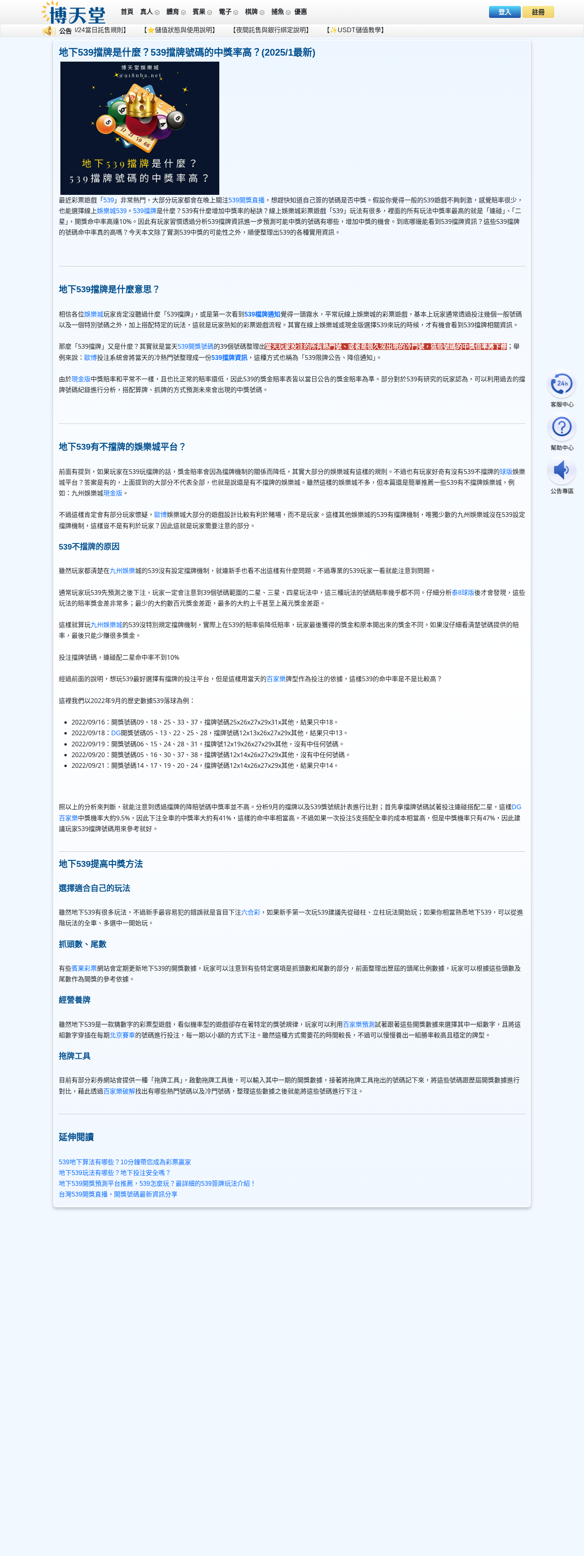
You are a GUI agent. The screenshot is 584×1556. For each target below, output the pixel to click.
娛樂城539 (112, 211)
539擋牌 (145, 211)
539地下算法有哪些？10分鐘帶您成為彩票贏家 (125, 1162)
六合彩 (250, 912)
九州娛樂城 (106, 625)
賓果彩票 (84, 968)
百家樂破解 (119, 1091)
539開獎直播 (246, 200)
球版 (506, 471)
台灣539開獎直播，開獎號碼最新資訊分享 (118, 1194)
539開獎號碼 (196, 346)
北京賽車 (122, 1035)
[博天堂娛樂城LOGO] (73, 11)
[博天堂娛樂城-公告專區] (562, 475)
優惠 (300, 11)
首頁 (127, 11)
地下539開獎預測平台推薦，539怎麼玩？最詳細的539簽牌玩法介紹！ (157, 1183)
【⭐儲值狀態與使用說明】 (134, 30)
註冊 (538, 12)
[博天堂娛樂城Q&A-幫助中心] (562, 432)
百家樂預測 (359, 1024)
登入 (505, 12)
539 (108, 200)
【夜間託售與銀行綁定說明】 (225, 30)
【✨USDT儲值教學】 (310, 30)
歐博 (90, 357)
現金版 (81, 379)
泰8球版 (463, 592)
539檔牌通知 (262, 314)
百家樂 (276, 679)
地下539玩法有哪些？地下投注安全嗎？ (115, 1172)
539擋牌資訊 (229, 357)
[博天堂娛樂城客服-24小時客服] (562, 388)
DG (116, 733)
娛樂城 (93, 314)
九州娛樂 (122, 570)
